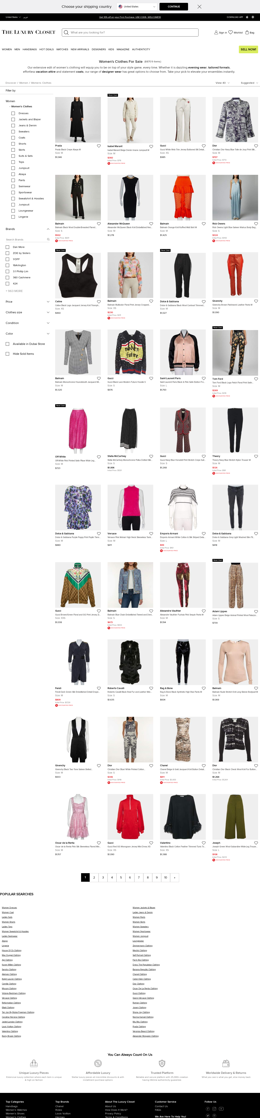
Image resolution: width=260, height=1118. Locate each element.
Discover (11, 83)
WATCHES (62, 49)
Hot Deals (46, 49)
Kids (111, 49)
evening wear (197, 67)
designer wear (112, 71)
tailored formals (219, 67)
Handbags (30, 49)
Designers (99, 49)
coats (80, 71)
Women (7, 49)
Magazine (123, 49)
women (23, 83)
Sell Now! (248, 49)
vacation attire (46, 71)
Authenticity (141, 49)
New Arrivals (80, 49)
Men (17, 49)
